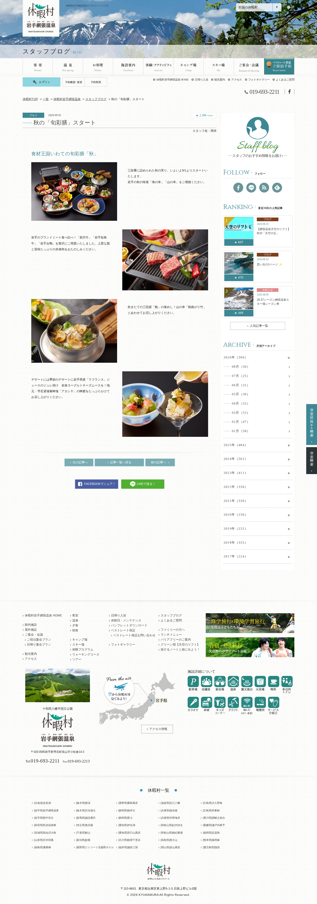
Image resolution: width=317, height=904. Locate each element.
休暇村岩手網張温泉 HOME (172, 79)
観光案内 (219, 79)
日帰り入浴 (201, 79)
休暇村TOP (30, 99)
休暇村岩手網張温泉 (67, 99)
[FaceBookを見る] (238, 188)
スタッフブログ (96, 99)
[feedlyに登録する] (277, 188)
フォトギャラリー (259, 79)
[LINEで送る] (251, 188)
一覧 (46, 99)
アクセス (236, 79)
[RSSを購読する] (264, 188)
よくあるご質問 (285, 79)
